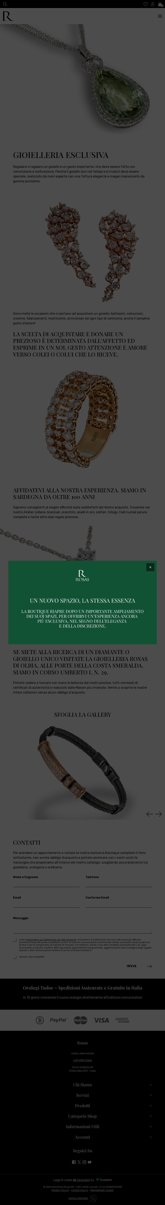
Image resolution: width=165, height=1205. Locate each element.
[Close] (150, 567)
